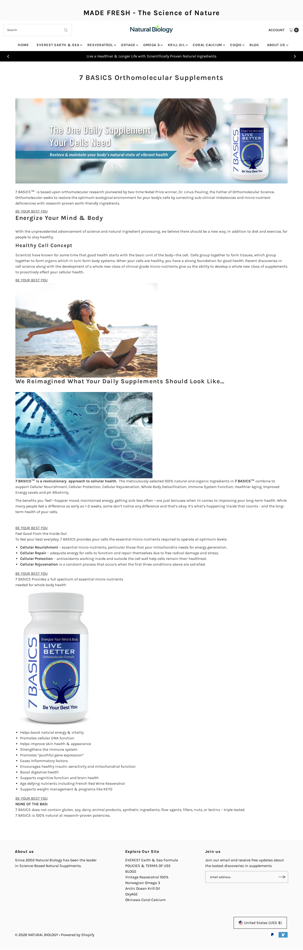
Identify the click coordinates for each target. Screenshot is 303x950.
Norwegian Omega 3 (142, 882)
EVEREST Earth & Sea (58, 45)
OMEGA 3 (151, 45)
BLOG (254, 45)
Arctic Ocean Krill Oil (142, 888)
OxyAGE (128, 45)
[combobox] (37, 30)
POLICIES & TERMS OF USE (148, 865)
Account (276, 30)
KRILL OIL (176, 45)
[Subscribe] (282, 877)
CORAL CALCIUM (207, 45)
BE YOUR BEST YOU (31, 211)
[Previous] (8, 56)
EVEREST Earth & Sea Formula (151, 860)
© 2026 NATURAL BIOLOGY (37, 935)
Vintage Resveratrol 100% (147, 877)
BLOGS (130, 871)
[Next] (294, 56)
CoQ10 (235, 45)
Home (23, 45)
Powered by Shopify (77, 935)
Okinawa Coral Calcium (145, 900)
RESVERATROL (100, 45)
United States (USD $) (263, 922)
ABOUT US (276, 45)
